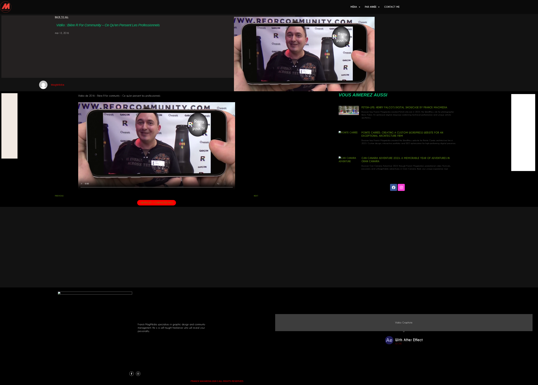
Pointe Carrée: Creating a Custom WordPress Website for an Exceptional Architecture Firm (402, 134)
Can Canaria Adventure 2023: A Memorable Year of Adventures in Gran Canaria (405, 159)
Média (353, 6)
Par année (370, 6)
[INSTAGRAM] (401, 187)
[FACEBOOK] (393, 187)
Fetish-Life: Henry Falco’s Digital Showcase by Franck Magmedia (404, 107)
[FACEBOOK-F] (131, 373)
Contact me (391, 6)
